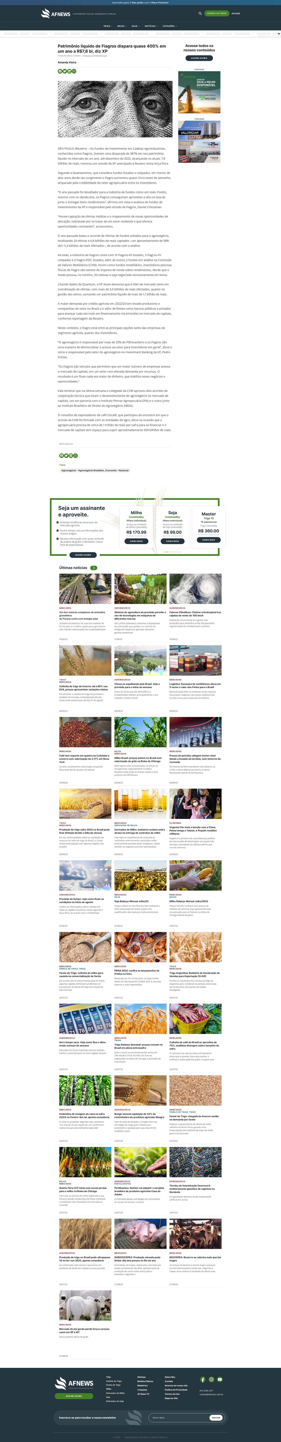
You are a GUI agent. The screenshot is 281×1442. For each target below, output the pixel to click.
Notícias (150, 26)
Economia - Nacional (116, 470)
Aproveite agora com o (140, 2)
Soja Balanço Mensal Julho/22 (131, 901)
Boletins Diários (145, 1381)
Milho (121, 26)
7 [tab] (180, 552)
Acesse (236, 13)
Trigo (106, 26)
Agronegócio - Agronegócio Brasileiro (82, 470)
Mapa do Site (171, 1398)
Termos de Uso (172, 1394)
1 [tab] (164, 552)
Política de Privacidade (176, 1389)
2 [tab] (166, 552)
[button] (60, 71)
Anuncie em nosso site (176, 1385)
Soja (134, 26)
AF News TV (143, 1394)
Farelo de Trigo (68, 969)
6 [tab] (177, 552)
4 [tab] (172, 552)
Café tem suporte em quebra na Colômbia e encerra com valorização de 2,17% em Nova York (84, 758)
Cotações (142, 1389)
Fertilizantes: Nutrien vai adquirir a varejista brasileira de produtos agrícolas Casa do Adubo (139, 1191)
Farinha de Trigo (114, 1381)
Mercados (65, 608)
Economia (175, 823)
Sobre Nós (170, 1377)
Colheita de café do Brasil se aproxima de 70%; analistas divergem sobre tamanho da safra (194, 1045)
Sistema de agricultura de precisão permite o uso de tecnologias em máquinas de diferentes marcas (140, 615)
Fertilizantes (122, 1184)
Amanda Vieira (67, 62)
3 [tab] (169, 552)
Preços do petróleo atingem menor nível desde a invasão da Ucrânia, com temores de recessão (195, 758)
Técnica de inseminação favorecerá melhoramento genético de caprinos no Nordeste (192, 1189)
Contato (169, 1381)
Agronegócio (122, 608)
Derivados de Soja (115, 1401)
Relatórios (142, 1385)
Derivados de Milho (125, 825)
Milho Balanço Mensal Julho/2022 (188, 901)
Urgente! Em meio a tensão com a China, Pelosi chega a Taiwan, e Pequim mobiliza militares (193, 830)
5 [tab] (174, 552)
